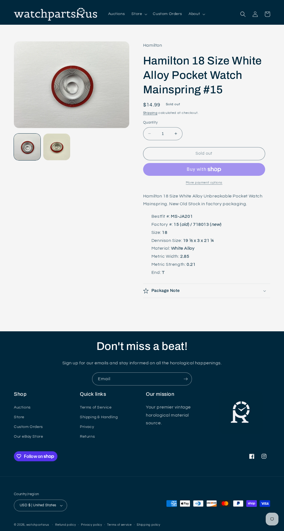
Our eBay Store (28, 437)
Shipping (150, 113)
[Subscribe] (185, 378)
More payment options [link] (204, 182)
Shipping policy (148, 524)
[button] (138, 14)
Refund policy (65, 524)
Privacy (87, 427)
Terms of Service (96, 407)
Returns (87, 437)
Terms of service (119, 524)
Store (19, 417)
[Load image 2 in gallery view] (56, 147)
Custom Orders (28, 427)
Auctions (22, 407)
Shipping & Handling (99, 417)
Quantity (150, 122)
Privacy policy (91, 524)
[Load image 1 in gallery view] (27, 147)
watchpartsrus (37, 524)
